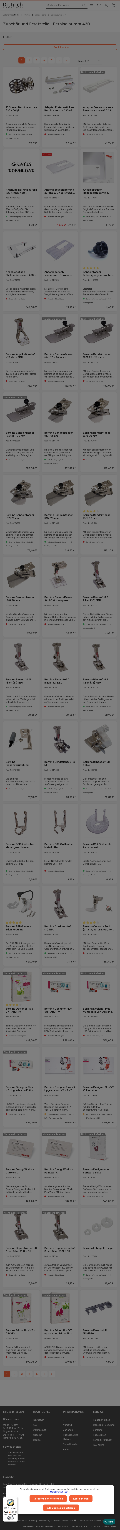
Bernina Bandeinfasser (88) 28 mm (58, 516)
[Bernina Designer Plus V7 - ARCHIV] (21, 986)
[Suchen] (84, 5)
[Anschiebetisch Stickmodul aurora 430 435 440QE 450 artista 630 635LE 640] (21, 249)
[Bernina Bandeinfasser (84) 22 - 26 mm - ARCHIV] (98, 332)
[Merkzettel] (98, 5)
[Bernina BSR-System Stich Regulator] (21, 904)
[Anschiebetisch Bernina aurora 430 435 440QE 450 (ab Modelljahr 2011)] (60, 167)
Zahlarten (68, 1430)
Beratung (97, 1430)
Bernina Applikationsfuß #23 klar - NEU (20, 356)
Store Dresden (70, 1444)
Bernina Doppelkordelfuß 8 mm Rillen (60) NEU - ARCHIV (59, 1249)
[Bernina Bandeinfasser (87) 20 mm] (98, 410)
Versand (67, 1425)
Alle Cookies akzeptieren (61, 1508)
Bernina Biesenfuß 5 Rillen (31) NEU (18, 681)
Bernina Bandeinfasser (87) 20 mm (97, 434)
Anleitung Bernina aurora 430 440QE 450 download (21, 191)
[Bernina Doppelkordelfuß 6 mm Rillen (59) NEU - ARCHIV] (21, 1225)
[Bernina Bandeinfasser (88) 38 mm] (21, 575)
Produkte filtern (62, 47)
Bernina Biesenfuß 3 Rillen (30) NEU (95, 599)
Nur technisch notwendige (48, 1498)
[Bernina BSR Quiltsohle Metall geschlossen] (21, 822)
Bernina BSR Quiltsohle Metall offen (58, 846)
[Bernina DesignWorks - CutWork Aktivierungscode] (21, 1147)
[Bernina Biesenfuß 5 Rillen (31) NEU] (21, 657)
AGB (35, 1425)
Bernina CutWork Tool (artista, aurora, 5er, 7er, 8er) (98, 928)
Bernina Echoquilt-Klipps (98, 1248)
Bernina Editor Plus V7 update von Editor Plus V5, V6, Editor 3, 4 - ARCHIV (58, 1332)
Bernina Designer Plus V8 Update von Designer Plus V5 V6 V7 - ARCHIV (98, 1010)
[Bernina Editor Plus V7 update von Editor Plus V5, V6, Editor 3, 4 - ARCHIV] (60, 1308)
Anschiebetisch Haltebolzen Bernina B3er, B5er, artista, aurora (95, 191)
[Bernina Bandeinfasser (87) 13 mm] (60, 410)
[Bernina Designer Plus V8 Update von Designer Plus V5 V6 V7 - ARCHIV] (98, 986)
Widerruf (37, 1435)
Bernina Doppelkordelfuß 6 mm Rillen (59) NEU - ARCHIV (21, 1249)
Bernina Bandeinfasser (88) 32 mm (97, 516)
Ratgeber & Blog (101, 1420)
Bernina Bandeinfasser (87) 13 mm (58, 434)
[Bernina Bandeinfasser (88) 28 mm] (60, 493)
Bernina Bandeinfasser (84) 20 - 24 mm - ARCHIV (58, 356)
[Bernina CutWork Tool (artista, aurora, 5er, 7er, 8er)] (98, 904)
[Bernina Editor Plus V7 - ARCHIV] (21, 1308)
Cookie (37, 1440)
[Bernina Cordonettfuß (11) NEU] (60, 904)
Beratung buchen (16, 1458)
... (64, 1420)
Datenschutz (39, 1430)
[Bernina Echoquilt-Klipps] (98, 1225)
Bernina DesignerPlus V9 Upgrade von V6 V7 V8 (59, 1089)
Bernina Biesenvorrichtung (17, 763)
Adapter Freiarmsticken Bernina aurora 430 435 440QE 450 (59, 109)
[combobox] (63, 5)
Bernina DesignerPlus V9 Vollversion (98, 1089)
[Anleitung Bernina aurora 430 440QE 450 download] (21, 167)
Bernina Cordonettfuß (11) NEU (57, 928)
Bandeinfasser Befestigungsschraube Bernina (97, 273)
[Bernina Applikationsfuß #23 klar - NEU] (21, 332)
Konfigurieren (81, 1498)
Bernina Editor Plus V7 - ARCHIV (20, 1332)
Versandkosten (63, 1526)
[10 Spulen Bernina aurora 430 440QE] (21, 85)
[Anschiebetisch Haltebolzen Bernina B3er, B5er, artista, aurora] (98, 167)
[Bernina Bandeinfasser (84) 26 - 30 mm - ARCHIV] (21, 410)
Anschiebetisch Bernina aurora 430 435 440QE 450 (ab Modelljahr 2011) (59, 191)
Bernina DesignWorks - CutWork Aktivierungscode (20, 1171)
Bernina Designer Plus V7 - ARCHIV (19, 1010)
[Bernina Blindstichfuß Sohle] (98, 739)
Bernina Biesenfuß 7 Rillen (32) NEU (57, 681)
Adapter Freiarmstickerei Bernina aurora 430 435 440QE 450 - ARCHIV (98, 109)
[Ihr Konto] (106, 5)
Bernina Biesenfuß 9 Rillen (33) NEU (95, 681)
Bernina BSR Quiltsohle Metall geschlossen (20, 846)
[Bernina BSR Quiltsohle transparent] (98, 822)
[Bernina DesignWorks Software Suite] (98, 1147)
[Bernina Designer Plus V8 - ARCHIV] (60, 986)
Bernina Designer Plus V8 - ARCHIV (58, 1010)
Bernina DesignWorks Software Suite (96, 1171)
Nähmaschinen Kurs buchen (15, 1454)
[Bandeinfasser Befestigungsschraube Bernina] (98, 249)
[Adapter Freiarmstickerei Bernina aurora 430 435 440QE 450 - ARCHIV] (98, 85)
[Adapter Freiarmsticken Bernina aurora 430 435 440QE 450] (60, 85)
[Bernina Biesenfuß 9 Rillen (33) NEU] (98, 657)
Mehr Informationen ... (60, 1492)
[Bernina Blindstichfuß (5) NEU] (60, 739)
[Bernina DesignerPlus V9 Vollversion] (98, 1065)
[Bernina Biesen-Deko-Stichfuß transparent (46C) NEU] (60, 575)
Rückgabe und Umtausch (70, 1437)
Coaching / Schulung (104, 1425)
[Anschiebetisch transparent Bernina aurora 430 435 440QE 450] (60, 249)
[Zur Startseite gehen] (12, 5)
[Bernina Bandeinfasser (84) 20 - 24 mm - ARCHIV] (60, 332)
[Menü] (91, 5)
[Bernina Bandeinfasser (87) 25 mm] (21, 493)
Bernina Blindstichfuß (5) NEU (59, 763)
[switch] (10, 1518)
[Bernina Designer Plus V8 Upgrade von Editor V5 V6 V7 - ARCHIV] (21, 1065)
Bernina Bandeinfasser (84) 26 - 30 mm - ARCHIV (20, 434)
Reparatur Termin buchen (16, 1463)
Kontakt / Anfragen (102, 1440)
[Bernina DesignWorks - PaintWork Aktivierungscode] (60, 1147)
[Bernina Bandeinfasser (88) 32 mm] (98, 493)
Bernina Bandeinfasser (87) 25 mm (20, 516)
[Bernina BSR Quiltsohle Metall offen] (60, 822)
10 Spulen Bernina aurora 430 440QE (21, 109)
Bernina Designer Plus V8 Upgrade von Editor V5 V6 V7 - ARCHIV (19, 1089)
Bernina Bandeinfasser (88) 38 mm (20, 599)
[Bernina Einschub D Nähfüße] (98, 1308)
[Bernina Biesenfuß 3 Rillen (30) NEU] (98, 575)
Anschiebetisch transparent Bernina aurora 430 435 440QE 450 (58, 273)
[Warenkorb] (113, 5)
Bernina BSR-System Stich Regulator (18, 928)
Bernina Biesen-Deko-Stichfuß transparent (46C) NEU (58, 599)
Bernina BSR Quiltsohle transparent (97, 846)
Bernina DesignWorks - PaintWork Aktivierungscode (58, 1171)
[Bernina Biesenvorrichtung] (21, 739)
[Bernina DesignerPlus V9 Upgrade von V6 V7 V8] (60, 1065)
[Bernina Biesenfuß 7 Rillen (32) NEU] (60, 657)
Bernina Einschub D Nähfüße (95, 1332)
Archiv (66, 1449)
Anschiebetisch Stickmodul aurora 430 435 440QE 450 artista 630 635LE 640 (20, 273)
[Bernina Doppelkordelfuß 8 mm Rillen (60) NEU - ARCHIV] (60, 1225)
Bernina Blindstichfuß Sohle (96, 763)
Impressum (38, 1420)
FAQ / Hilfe (98, 1445)
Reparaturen (99, 1435)
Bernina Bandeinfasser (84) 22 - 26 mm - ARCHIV (97, 356)
